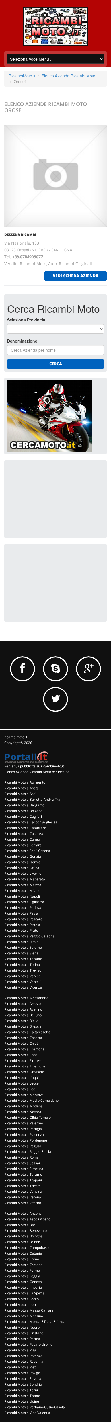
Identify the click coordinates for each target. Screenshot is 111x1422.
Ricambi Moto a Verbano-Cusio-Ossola (34, 1407)
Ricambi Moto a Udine (21, 1401)
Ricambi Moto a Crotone (23, 1264)
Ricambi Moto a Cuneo (22, 839)
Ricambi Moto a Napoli (22, 896)
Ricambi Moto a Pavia (21, 913)
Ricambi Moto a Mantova (24, 1094)
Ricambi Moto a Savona (22, 1378)
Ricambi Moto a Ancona (23, 1213)
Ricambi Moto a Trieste (22, 1185)
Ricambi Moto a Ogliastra (24, 901)
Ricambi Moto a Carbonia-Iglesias (30, 822)
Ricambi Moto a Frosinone (24, 1066)
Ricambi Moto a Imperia (23, 1287)
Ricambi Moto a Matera (22, 884)
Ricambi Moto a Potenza (23, 1355)
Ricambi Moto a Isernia (22, 862)
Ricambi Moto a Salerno (23, 947)
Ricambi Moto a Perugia (23, 1128)
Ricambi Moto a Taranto (23, 958)
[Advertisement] (49, 498)
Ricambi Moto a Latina (21, 867)
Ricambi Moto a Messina (23, 1316)
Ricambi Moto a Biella (21, 1020)
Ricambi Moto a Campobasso (27, 1247)
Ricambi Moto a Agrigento (24, 782)
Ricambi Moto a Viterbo (22, 1202)
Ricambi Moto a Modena (23, 1106)
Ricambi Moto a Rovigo (22, 1372)
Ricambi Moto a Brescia (23, 1026)
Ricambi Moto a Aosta (21, 788)
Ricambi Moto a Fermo (22, 1270)
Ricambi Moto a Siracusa (23, 1168)
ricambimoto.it (15, 737)
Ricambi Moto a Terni (21, 1390)
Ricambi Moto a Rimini (21, 941)
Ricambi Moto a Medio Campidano (31, 1100)
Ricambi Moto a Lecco (21, 1298)
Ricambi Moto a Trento (22, 1395)
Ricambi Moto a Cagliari (23, 816)
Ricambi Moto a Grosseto (24, 1071)
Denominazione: (23, 341)
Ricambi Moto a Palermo (23, 1123)
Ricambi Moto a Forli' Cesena (27, 850)
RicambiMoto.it (22, 76)
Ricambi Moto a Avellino (23, 1009)
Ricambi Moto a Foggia (22, 1276)
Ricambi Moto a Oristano (23, 1333)
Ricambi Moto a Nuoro (22, 1327)
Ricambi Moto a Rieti (20, 1367)
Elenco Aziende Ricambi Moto (68, 76)
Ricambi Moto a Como (21, 1259)
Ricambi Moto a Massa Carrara (29, 1310)
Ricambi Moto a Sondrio (23, 1384)
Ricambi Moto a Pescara (23, 919)
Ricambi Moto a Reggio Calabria (29, 936)
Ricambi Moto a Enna (21, 1054)
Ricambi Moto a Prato (21, 930)
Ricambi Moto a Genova (23, 1281)
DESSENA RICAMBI (20, 234)
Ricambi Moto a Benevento (25, 1230)
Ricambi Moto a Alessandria (26, 997)
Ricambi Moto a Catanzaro (25, 827)
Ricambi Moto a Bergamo (24, 805)
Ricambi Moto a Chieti (21, 1043)
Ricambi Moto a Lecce (21, 1083)
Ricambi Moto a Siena (21, 953)
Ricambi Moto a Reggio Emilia (27, 1151)
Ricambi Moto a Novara (22, 1111)
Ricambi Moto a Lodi (20, 1089)
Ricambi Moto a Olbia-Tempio (27, 1117)
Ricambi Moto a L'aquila (23, 1077)
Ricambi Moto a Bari (20, 1224)
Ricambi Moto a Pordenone (25, 1140)
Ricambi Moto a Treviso (22, 970)
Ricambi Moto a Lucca (21, 1304)
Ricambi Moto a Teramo (23, 1174)
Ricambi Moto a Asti (20, 793)
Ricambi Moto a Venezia (23, 1191)
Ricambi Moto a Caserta (23, 1037)
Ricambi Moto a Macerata (24, 879)
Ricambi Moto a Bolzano (23, 810)
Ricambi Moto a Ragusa (22, 1146)
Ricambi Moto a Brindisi (23, 1241)
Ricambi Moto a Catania (23, 1253)
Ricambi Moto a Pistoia (22, 924)
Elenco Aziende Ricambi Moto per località (36, 771)
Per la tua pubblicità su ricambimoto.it (34, 766)
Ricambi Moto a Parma (22, 1338)
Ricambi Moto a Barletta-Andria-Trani (33, 799)
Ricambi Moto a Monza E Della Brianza (34, 1321)
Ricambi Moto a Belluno (23, 1015)
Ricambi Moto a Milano (22, 890)
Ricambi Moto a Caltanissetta (27, 1032)
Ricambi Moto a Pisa (20, 1350)
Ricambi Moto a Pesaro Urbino (28, 1344)
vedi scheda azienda (75, 275)
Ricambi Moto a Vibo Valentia (27, 1412)
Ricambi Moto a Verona (22, 1197)
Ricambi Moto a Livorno (22, 873)
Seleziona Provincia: (27, 320)
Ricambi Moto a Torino (22, 964)
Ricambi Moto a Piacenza (24, 1134)
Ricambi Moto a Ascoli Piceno (27, 1219)
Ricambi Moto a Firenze (22, 1060)
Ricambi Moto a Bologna (23, 1236)
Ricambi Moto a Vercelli (22, 981)
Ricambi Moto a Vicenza (23, 987)
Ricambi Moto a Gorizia (22, 856)
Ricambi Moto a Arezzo (22, 1003)
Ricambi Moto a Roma (21, 1157)
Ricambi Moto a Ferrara (23, 845)
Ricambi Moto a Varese (22, 976)
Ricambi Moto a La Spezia (24, 1293)
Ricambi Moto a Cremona (24, 1049)
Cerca (55, 363)
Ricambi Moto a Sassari (22, 1163)
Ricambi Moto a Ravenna (23, 1361)
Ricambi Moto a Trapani (23, 1180)
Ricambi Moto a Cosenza (23, 833)
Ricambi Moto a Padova (22, 907)
